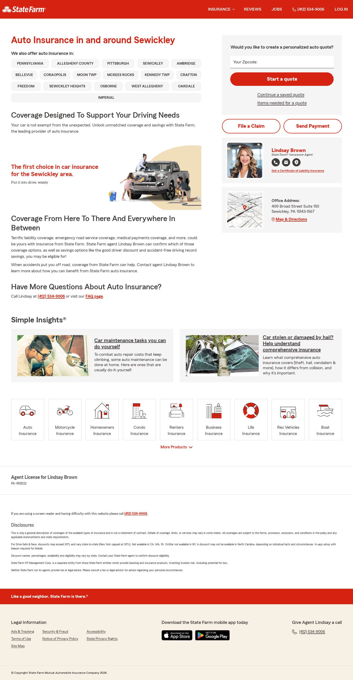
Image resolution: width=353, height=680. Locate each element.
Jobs (277, 9)
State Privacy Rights (102, 639)
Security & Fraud (55, 631)
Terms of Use (21, 639)
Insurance (219, 9)
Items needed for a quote (282, 103)
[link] (24, 9)
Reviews (252, 9)
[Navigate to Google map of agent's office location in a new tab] (296, 162)
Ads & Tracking (22, 631)
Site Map (18, 646)
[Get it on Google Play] (212, 635)
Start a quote (282, 79)
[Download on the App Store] (177, 635)
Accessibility (96, 631)
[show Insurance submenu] (233, 9)
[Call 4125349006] (276, 162)
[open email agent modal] (286, 163)
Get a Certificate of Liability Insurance (298, 170)
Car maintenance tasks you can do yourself (130, 343)
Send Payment (312, 126)
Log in (341, 9)
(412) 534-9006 (310, 9)
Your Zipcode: (245, 62)
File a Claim (251, 126)
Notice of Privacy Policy (60, 639)
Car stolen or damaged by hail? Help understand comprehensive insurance (298, 343)
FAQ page (94, 296)
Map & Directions (291, 219)
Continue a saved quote (280, 94)
